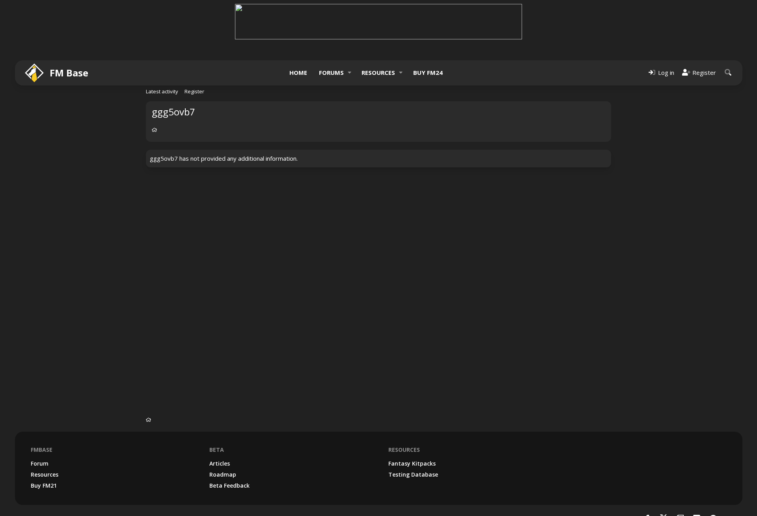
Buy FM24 (428, 72)
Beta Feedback (229, 485)
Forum (39, 463)
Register (194, 91)
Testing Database (413, 474)
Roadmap (222, 474)
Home (298, 72)
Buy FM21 (44, 485)
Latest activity (162, 91)
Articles (219, 463)
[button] (349, 73)
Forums (331, 72)
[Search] (728, 73)
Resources (378, 72)
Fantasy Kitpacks (412, 463)
